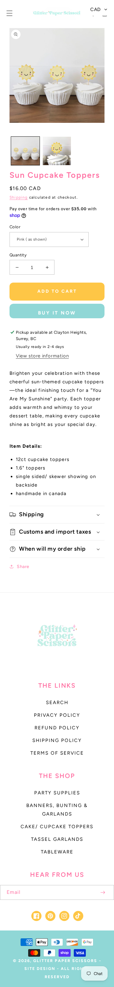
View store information (42, 356)
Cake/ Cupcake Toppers (57, 826)
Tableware (57, 852)
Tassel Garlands (57, 839)
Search (57, 702)
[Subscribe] (103, 892)
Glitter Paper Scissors (65, 960)
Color (15, 226)
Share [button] (23, 566)
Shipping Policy (57, 740)
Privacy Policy (57, 715)
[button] (9, 13)
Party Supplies (57, 793)
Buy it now (57, 313)
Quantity (18, 255)
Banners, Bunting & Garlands (57, 810)
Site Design (39, 968)
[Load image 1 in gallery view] (25, 151)
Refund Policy (57, 728)
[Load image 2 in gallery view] (57, 151)
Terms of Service (57, 753)
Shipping (19, 197)
